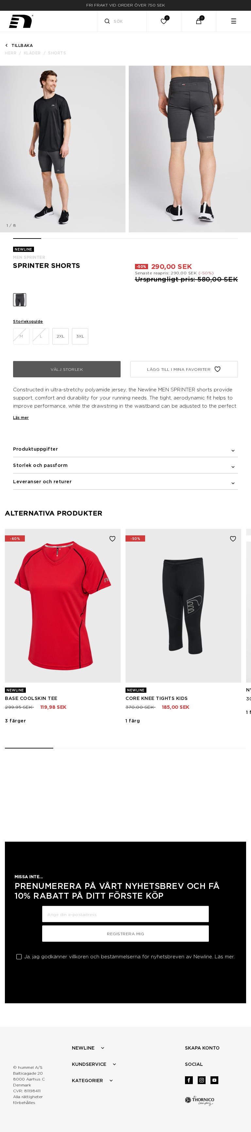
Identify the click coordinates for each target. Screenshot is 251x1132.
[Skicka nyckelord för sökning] (107, 22)
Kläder (32, 53)
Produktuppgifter (35, 449)
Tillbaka (22, 45)
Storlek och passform (40, 465)
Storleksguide (28, 321)
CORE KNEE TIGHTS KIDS (157, 698)
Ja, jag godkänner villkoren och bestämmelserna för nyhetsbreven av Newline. (129, 957)
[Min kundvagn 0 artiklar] (199, 21)
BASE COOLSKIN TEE (31, 698)
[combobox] (122, 21)
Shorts (57, 53)
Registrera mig (125, 933)
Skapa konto (202, 1048)
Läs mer (21, 417)
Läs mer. (225, 957)
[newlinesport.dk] (21, 21)
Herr (10, 53)
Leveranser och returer (42, 481)
